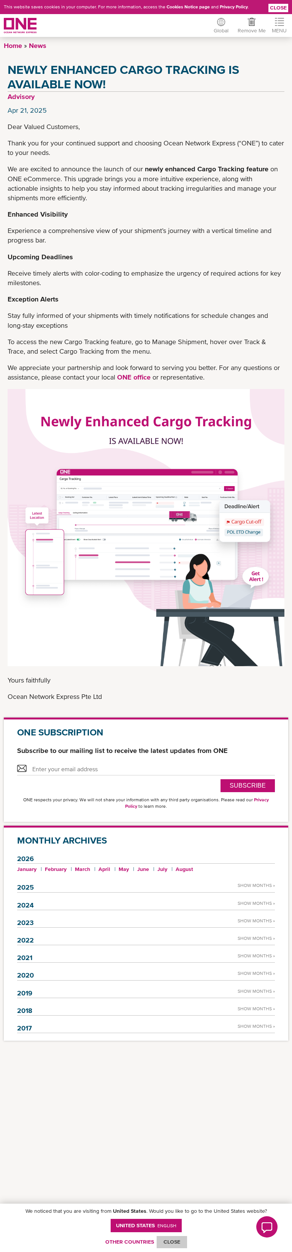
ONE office (134, 377)
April (104, 869)
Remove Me (252, 30)
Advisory (21, 96)
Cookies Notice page (188, 7)
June (143, 869)
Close (278, 8)
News (37, 45)
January (26, 869)
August (184, 869)
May (124, 869)
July (162, 869)
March (82, 869)
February (56, 869)
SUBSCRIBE (248, 785)
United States (146, 1225)
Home (13, 45)
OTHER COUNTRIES (129, 1242)
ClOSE (171, 1242)
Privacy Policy (234, 7)
